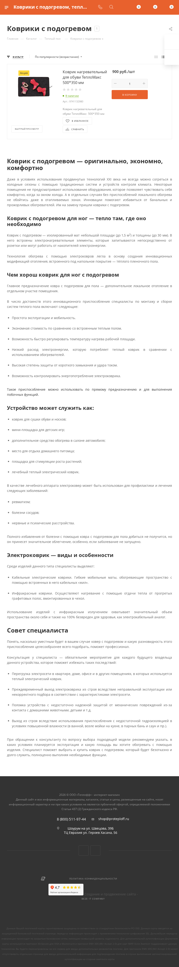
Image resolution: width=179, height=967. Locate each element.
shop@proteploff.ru (113, 819)
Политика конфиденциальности (93, 878)
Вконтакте (84, 850)
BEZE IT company (93, 898)
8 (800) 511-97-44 (71, 819)
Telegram (95, 850)
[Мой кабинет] (122, 7)
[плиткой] (156, 56)
